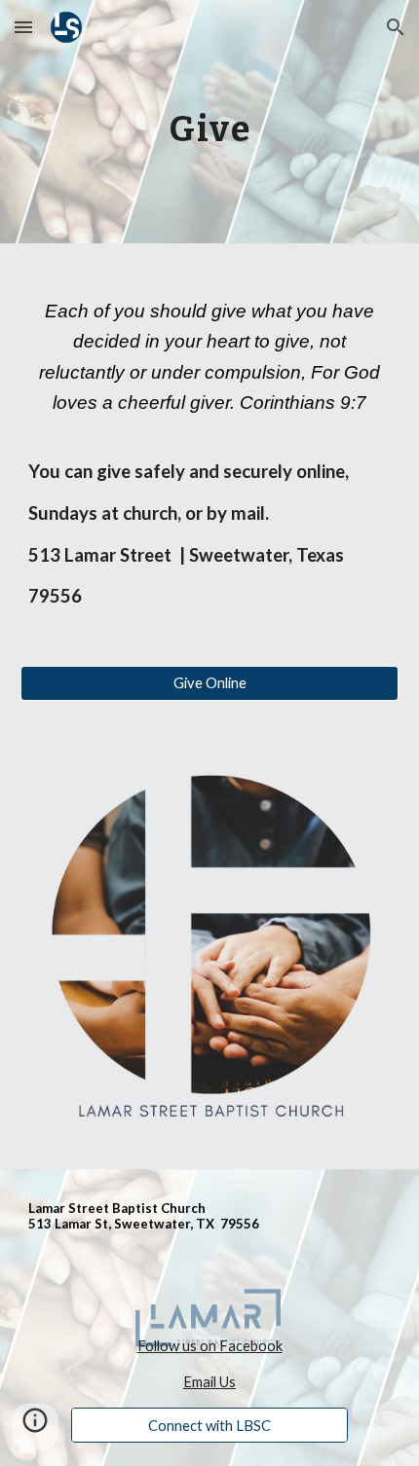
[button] (23, 27)
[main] (210, 121)
